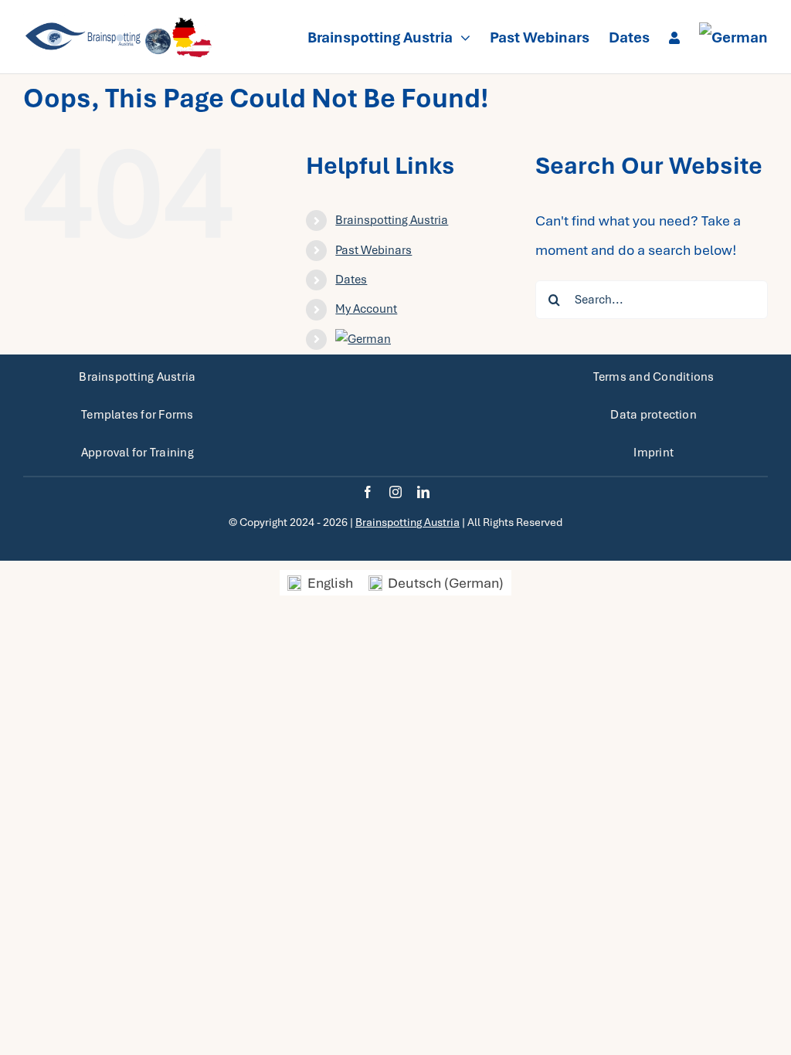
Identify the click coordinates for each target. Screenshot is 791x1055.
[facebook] (368, 492)
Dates (351, 279)
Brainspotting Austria (391, 220)
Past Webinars (373, 250)
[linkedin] (423, 492)
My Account (366, 309)
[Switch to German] (733, 36)
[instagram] (395, 492)
